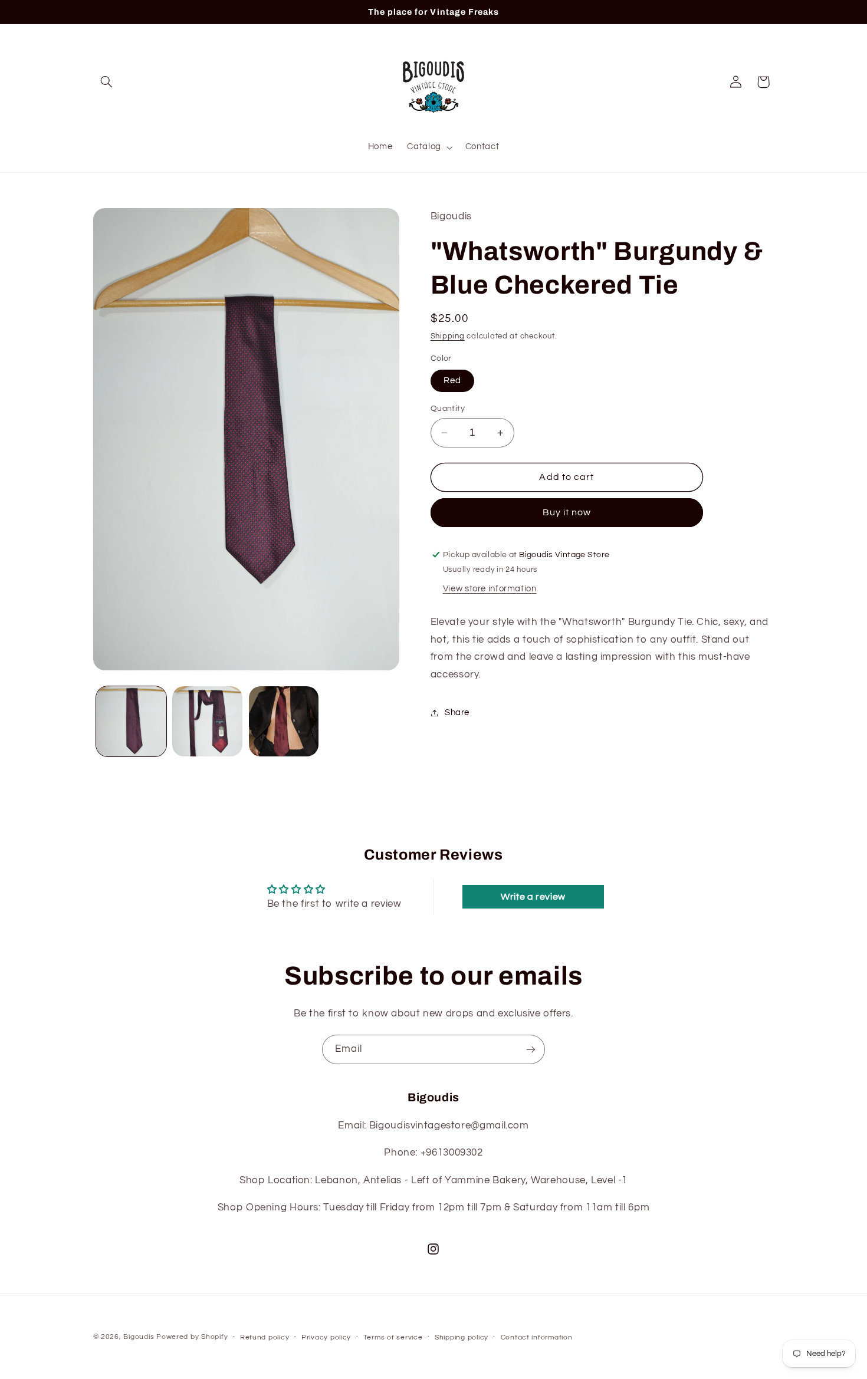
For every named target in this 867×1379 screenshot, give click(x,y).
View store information (490, 589)
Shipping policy (461, 1337)
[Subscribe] (530, 1049)
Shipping (448, 336)
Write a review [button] (533, 896)
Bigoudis (138, 1337)
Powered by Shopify (192, 1337)
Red (452, 380)
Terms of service (393, 1337)
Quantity (448, 408)
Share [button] (457, 712)
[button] (106, 82)
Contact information (537, 1337)
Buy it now (567, 513)
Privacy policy (326, 1337)
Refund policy (265, 1337)
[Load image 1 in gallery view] (131, 721)
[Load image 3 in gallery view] (284, 721)
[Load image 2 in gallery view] (207, 721)
